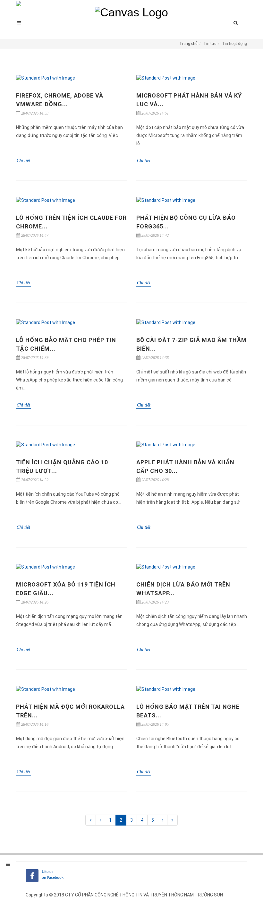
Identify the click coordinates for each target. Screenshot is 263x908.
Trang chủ (188, 43)
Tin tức (209, 43)
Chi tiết (23, 160)
